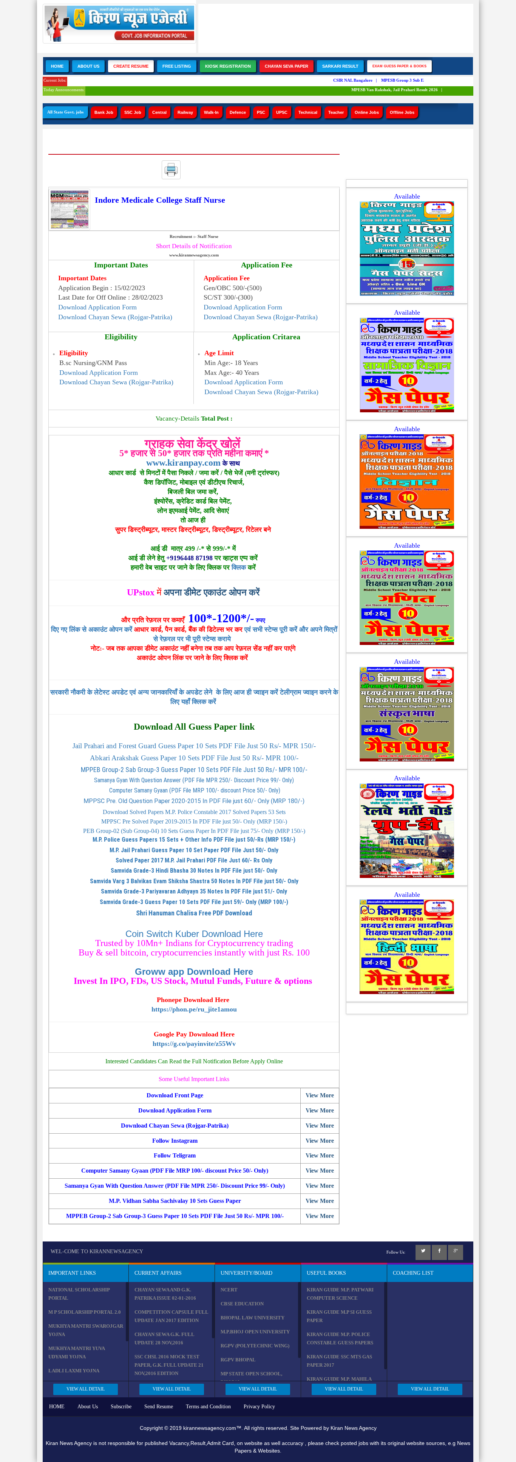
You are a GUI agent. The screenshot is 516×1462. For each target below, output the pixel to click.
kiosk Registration (228, 66)
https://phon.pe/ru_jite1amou (194, 1009)
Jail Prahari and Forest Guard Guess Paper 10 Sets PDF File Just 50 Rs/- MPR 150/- (194, 746)
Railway (185, 112)
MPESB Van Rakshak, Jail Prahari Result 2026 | (386, 89)
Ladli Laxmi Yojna (73, 1370)
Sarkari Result (340, 66)
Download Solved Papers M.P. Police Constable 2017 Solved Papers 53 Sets (194, 812)
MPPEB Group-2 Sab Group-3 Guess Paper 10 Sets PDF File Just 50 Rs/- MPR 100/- (194, 770)
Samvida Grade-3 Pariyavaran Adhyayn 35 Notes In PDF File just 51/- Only (194, 891)
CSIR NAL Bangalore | (344, 80)
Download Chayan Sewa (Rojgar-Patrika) (115, 317)
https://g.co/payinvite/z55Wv (194, 1043)
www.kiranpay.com (183, 463)
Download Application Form (97, 307)
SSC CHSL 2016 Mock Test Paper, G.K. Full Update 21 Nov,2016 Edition (169, 1365)
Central (159, 112)
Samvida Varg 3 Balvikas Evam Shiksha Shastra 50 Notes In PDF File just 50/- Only (194, 881)
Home (57, 66)
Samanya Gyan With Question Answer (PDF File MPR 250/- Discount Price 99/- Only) (194, 780)
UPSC (281, 112)
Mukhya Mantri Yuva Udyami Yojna (76, 1352)
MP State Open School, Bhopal (251, 1378)
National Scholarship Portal (79, 1294)
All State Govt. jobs (65, 112)
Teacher (336, 112)
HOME (57, 1406)
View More (320, 1095)
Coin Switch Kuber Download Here (194, 934)
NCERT (229, 1290)
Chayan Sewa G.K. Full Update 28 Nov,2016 (164, 1338)
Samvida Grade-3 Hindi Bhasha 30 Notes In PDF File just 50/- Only (194, 870)
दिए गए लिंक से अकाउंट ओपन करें (92, 629)
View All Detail (85, 1389)
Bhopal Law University (252, 1318)
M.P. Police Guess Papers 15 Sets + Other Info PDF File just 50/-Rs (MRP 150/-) (194, 839)
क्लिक (239, 567)
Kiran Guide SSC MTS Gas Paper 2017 (339, 1361)
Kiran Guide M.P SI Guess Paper (339, 1316)
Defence (238, 112)
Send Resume (158, 1406)
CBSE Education (242, 1304)
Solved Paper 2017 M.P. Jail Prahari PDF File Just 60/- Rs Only (194, 860)
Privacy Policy (259, 1406)
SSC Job (132, 112)
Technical (307, 112)
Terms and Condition (208, 1406)
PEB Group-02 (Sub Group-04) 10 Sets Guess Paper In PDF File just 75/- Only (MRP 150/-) (194, 831)
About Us (88, 66)
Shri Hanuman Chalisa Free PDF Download (194, 913)
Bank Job (103, 112)
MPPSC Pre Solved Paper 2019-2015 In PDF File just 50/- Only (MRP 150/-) (194, 821)
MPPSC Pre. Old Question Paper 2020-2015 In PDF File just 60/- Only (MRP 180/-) (193, 801)
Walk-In (211, 112)
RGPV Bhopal (238, 1360)
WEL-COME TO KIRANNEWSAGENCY (97, 1251)
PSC (261, 112)
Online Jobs (367, 112)
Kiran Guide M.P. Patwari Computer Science (340, 1294)
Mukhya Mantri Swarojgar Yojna (85, 1330)
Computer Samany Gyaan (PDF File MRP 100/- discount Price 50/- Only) (194, 790)
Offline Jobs (402, 112)
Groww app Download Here (194, 971)
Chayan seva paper (286, 66)
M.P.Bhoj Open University (255, 1332)
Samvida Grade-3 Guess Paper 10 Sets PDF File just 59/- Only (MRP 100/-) (194, 902)
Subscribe (121, 1406)
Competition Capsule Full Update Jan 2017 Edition (171, 1316)
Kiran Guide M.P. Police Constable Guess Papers (340, 1338)
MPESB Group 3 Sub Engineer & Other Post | (414, 80)
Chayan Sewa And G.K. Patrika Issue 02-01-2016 (165, 1294)
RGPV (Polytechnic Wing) (255, 1346)
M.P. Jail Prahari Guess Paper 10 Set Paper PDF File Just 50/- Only (194, 850)
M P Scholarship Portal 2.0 (84, 1312)
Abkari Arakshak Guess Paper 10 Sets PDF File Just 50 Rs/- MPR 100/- (194, 758)
